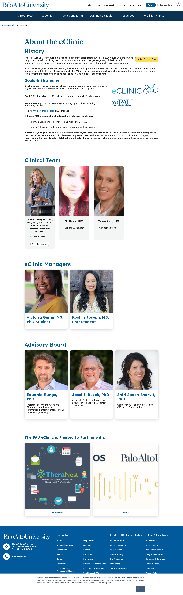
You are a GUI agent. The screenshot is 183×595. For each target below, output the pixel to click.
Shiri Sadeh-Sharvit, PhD (136, 397)
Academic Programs (66, 545)
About (59, 540)
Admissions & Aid (72, 15)
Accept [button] (140, 589)
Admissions (62, 550)
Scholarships (115, 564)
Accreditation (152, 545)
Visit (90, 5)
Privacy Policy (152, 573)
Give (98, 5)
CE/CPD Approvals (118, 545)
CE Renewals (116, 550)
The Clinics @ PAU (153, 15)
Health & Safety (153, 564)
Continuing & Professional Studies (65, 569)
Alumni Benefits (117, 540)
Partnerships (88, 559)
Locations (87, 554)
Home (5, 25)
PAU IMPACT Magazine (93, 568)
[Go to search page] (178, 4)
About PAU (25, 15)
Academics (47, 15)
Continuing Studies (101, 15)
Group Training (116, 554)
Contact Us (61, 564)
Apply (151, 5)
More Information (39, 244)
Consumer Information (156, 559)
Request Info (166, 5)
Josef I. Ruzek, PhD (90, 394)
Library (86, 550)
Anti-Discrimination (154, 550)
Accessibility (151, 540)
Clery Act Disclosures (155, 554)
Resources (127, 15)
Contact (123, 5)
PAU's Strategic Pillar (43, 110)
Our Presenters (116, 559)
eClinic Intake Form (147, 59)
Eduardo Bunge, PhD (42, 397)
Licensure (150, 568)
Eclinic (12, 25)
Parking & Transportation (94, 564)
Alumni (60, 554)
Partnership (109, 5)
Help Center (136, 5)
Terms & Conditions (119, 568)
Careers (60, 559)
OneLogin (87, 545)
